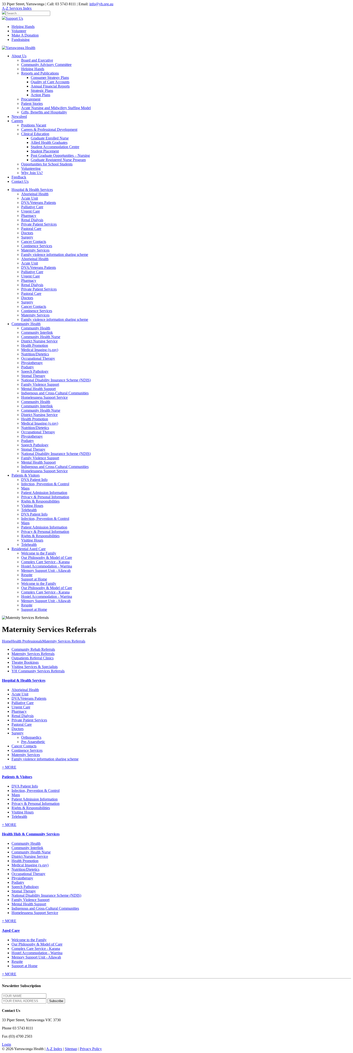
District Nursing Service (39, 341)
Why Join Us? (32, 173)
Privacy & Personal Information (45, 497)
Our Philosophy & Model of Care (46, 557)
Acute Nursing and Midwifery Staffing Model (56, 108)
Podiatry (27, 367)
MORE (9, 767)
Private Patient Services (39, 224)
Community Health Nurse (40, 337)
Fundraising (21, 40)
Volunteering (31, 168)
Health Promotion (34, 345)
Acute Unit (29, 198)
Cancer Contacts (33, 242)
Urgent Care (30, 211)
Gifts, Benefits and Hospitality (44, 112)
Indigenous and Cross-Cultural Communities (55, 393)
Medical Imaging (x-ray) (39, 350)
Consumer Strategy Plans (50, 78)
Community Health (35, 328)
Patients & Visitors (17, 777)
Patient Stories (32, 103)
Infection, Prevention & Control (45, 484)
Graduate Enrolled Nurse (50, 138)
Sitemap (71, 1049)
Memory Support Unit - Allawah (46, 570)
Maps (25, 488)
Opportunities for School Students (47, 164)
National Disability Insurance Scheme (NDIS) (56, 380)
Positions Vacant (33, 125)
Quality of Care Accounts (50, 82)
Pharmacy (28, 216)
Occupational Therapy (38, 358)
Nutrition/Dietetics (35, 354)
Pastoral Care (31, 229)
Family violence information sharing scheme (54, 254)
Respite (26, 575)
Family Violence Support (40, 384)
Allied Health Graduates (49, 142)
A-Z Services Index (17, 8)
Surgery (27, 237)
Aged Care (11, 930)
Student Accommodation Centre (55, 147)
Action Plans (40, 95)
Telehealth (29, 510)
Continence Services (36, 246)
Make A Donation (25, 35)
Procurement (30, 99)
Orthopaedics (31, 737)
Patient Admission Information (44, 493)
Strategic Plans (42, 90)
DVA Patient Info (34, 480)
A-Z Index (54, 1049)
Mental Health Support (38, 389)
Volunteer (19, 31)
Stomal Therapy (33, 376)
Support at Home (34, 579)
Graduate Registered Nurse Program (58, 160)
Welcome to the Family (38, 553)
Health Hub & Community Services (31, 834)
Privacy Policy (91, 1049)
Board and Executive (37, 60)
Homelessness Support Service (44, 397)
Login (6, 1044)
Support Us (14, 18)
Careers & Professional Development (49, 129)
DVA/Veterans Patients (38, 203)
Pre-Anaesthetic (33, 742)
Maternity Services (35, 250)
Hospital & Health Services (23, 680)
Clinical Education (35, 134)
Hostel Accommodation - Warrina (46, 566)
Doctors (27, 233)
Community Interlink (37, 332)
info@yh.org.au (101, 4)
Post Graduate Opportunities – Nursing (60, 155)
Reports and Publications (40, 73)
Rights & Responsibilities (40, 501)
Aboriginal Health (35, 194)
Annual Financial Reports (50, 86)
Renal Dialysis (32, 220)
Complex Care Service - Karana (45, 562)
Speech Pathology (35, 371)
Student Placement (45, 151)
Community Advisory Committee (46, 65)
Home (6, 641)
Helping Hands (23, 27)
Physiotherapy (32, 363)
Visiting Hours (32, 506)
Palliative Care (32, 207)
